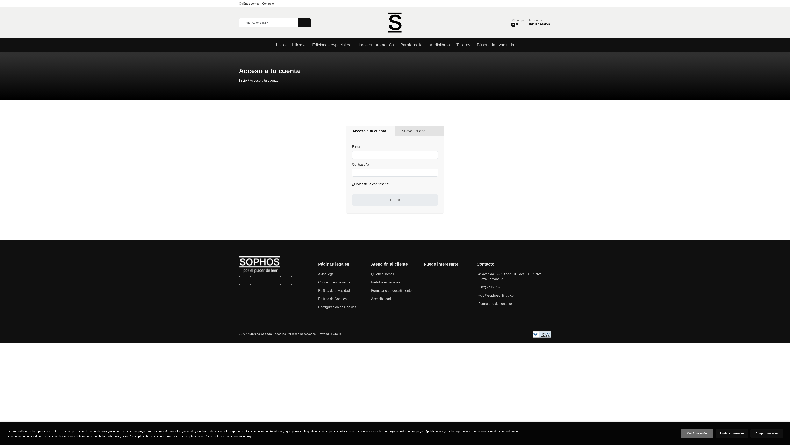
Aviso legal (326, 274)
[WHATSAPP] (276, 280)
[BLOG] (287, 280)
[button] (519, 22)
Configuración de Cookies (337, 307)
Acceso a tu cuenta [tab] (369, 131)
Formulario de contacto (495, 304)
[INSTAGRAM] (265, 280)
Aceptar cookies (767, 433)
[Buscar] (304, 22)
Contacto (268, 3)
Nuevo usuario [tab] (413, 131)
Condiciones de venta (334, 282)
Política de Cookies (332, 299)
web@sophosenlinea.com (497, 295)
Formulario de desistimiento (391, 290)
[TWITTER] (254, 280)
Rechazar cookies (732, 433)
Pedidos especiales (385, 282)
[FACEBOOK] (243, 280)
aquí (250, 436)
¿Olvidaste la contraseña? (371, 184)
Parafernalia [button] (411, 45)
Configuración (697, 433)
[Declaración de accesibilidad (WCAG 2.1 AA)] (542, 334)
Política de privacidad (334, 290)
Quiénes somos (249, 3)
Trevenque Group (329, 333)
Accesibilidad (381, 299)
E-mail (356, 147)
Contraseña (360, 164)
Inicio (243, 80)
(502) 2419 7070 (490, 287)
